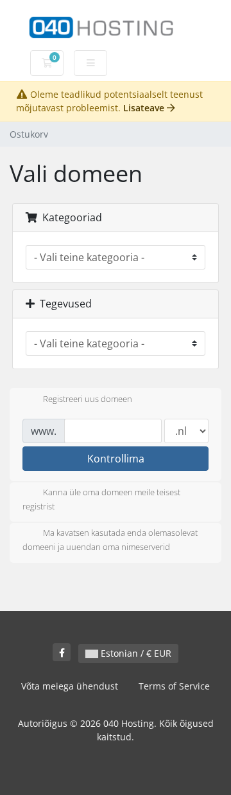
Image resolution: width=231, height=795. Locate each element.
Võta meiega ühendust (69, 686)
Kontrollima (115, 459)
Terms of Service (174, 686)
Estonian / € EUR (134, 653)
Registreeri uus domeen (87, 399)
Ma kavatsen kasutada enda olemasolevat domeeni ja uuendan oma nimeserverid (110, 540)
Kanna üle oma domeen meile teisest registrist (101, 499)
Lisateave (145, 108)
